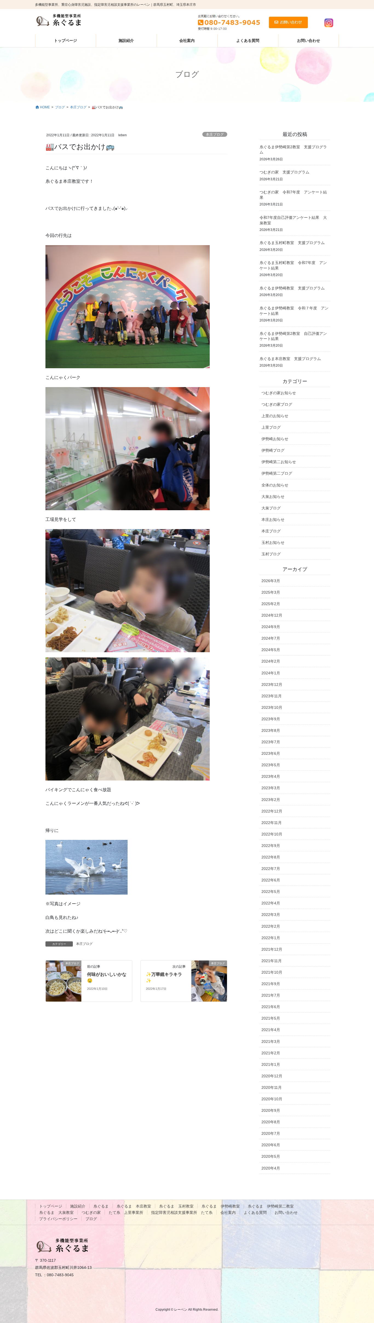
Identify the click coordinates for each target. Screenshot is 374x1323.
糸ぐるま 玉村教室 (176, 1206)
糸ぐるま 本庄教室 (134, 1206)
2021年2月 (270, 1053)
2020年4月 (270, 1168)
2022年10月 (271, 834)
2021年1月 (270, 1064)
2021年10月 (271, 972)
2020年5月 (270, 1156)
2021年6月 (270, 1007)
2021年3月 (270, 1041)
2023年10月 (271, 707)
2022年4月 (270, 903)
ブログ (91, 1219)
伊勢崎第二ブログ (276, 473)
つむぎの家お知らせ (278, 393)
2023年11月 (271, 696)
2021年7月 (270, 995)
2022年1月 (270, 938)
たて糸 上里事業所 (126, 1212)
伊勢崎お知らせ (274, 439)
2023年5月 (270, 765)
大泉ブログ (271, 508)
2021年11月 (271, 961)
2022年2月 (270, 926)
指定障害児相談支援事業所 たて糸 (181, 1212)
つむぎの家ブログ (276, 404)
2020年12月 (271, 1076)
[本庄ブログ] (63, 980)
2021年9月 (270, 984)
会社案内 (228, 1212)
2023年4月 (270, 776)
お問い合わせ (286, 1212)
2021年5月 (270, 1018)
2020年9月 (270, 1110)
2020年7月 (270, 1133)
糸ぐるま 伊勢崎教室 (221, 1206)
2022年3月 (270, 914)
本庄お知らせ (272, 519)
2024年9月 (270, 627)
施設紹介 (77, 1206)
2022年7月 (270, 868)
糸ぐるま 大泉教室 (56, 1212)
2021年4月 (270, 1030)
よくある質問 (255, 1212)
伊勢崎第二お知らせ (278, 462)
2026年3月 (270, 581)
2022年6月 (270, 880)
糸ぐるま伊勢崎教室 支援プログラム (292, 288)
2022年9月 (270, 845)
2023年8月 (270, 730)
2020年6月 (270, 1145)
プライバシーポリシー (58, 1219)
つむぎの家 (91, 1212)
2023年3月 (270, 788)
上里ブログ (271, 427)
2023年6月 (270, 753)
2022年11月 (271, 822)
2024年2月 (270, 661)
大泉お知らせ (272, 496)
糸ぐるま (101, 1206)
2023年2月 (270, 799)
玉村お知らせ (272, 542)
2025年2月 (270, 604)
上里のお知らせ (274, 416)
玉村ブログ (271, 554)
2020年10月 (271, 1099)
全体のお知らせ (274, 485)
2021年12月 (271, 949)
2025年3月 (270, 592)
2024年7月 (270, 638)
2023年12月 (271, 684)
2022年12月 (271, 811)
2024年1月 (270, 673)
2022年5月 (270, 891)
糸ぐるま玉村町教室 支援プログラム (292, 242)
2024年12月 (271, 615)
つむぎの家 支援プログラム (284, 172)
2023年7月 (270, 742)
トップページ (50, 1206)
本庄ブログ (215, 134)
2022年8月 (270, 857)
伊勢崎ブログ (272, 450)
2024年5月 (270, 650)
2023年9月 (270, 719)
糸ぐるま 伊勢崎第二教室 (271, 1206)
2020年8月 (270, 1122)
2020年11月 (271, 1087)
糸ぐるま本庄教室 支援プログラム (290, 358)
